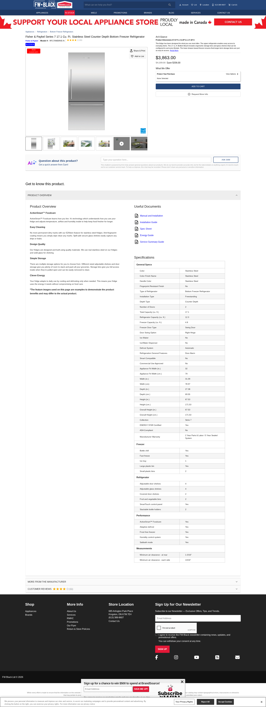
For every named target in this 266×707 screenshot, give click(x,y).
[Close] (262, 702)
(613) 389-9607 (116, 617)
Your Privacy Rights (184, 702)
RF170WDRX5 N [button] (57, 41)
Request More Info (200, 94)
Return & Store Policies (78, 629)
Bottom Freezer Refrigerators (61, 32)
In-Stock (69, 13)
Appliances (42, 13)
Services (195, 13)
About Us (71, 611)
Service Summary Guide (152, 242)
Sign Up (162, 649)
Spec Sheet (146, 228)
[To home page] (53, 4)
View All (139, 143)
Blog (171, 13)
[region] (133, 702)
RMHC (70, 618)
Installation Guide (148, 222)
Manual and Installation (151, 215)
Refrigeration (42, 32)
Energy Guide (147, 235)
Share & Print (139, 51)
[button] (180, 5)
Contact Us (223, 13)
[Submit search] (169, 4)
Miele (94, 13)
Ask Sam (226, 160)
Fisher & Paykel (31, 41)
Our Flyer (71, 625)
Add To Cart (198, 86)
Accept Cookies (225, 702)
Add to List (139, 56)
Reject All (205, 702)
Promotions (120, 13)
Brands (148, 13)
